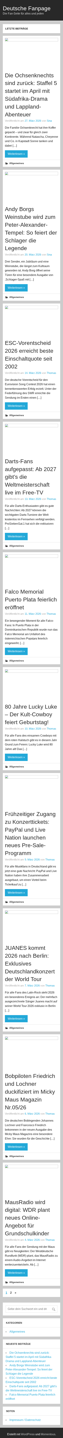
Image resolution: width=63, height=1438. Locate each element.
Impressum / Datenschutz (25, 1419)
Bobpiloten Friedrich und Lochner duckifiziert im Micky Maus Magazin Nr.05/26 (30, 1091)
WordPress (28, 1434)
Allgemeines (16, 163)
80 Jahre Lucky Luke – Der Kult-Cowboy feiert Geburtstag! (31, 715)
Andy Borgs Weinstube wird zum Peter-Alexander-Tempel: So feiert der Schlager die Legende (29, 1369)
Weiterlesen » (16, 153)
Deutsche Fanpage (27, 8)
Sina (49, 120)
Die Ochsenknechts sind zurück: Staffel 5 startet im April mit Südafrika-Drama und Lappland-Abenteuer (29, 1357)
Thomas (51, 372)
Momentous (48, 1434)
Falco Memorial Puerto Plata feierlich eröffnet (31, 600)
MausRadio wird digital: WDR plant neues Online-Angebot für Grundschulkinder (27, 1218)
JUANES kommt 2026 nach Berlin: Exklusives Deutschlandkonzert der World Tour (30, 963)
